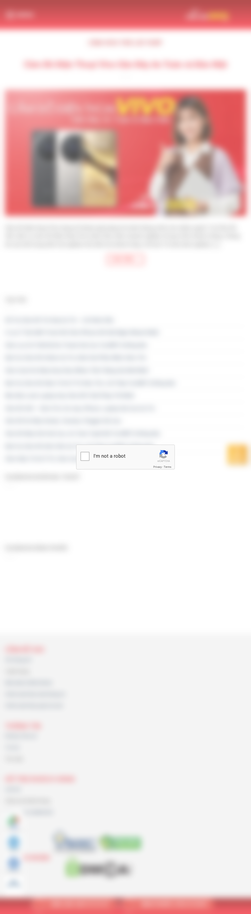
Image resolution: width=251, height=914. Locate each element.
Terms (167, 467)
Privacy (157, 467)
